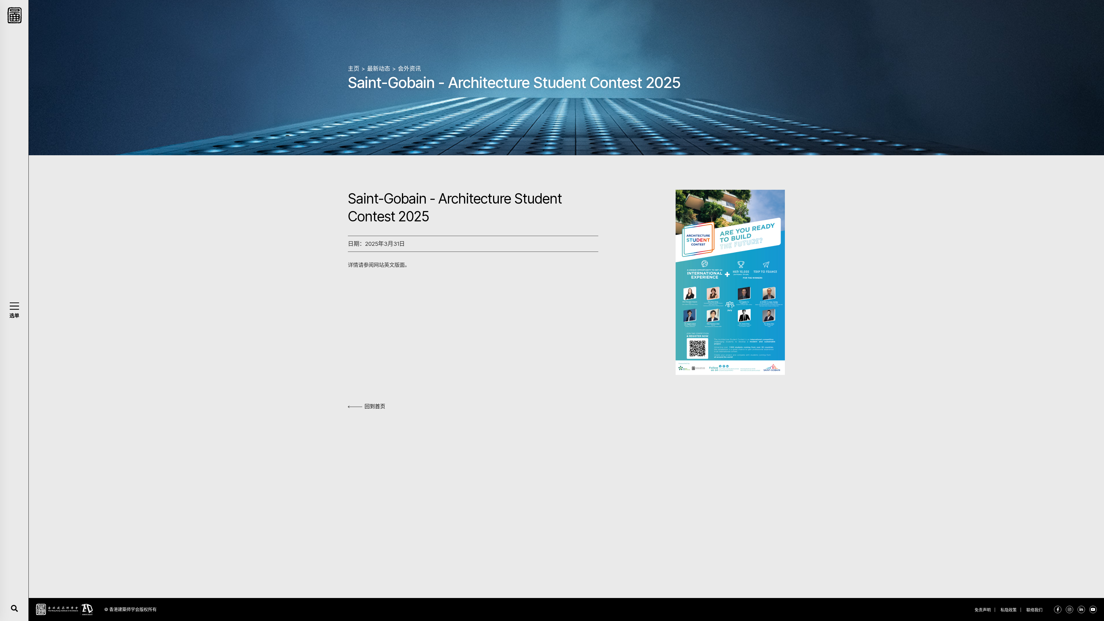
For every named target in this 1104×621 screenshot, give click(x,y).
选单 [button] (14, 316)
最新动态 (378, 68)
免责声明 (983, 609)
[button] (14, 306)
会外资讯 (409, 68)
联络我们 (1034, 609)
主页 (353, 68)
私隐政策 (1008, 609)
